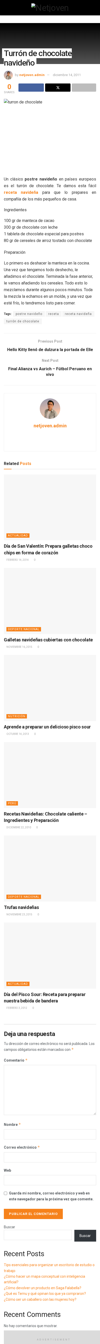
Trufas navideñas (21, 907)
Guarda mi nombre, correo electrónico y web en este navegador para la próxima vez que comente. (51, 1196)
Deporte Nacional (23, 629)
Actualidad (18, 535)
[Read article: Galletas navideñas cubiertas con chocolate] (50, 601)
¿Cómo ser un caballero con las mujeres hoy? (40, 1299)
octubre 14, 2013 (17, 734)
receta (53, 314)
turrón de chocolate (22, 321)
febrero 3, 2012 (16, 1008)
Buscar (9, 1227)
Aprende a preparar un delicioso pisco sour (47, 726)
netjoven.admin (32, 75)
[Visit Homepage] (50, 7)
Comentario (16, 1060)
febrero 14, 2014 (17, 559)
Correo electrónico (22, 1147)
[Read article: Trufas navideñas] (50, 868)
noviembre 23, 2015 (19, 914)
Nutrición (16, 716)
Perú (12, 803)
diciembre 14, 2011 (67, 75)
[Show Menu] (6, 7)
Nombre (12, 1124)
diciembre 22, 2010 (18, 827)
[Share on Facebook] (31, 87)
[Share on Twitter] (58, 87)
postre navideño (29, 314)
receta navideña (78, 314)
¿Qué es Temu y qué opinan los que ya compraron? (45, 1294)
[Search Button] (94, 7)
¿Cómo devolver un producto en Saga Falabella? (42, 1288)
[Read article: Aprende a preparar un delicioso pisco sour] (50, 688)
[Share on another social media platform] (84, 87)
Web (7, 1170)
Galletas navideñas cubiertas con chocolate (48, 639)
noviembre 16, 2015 (19, 646)
